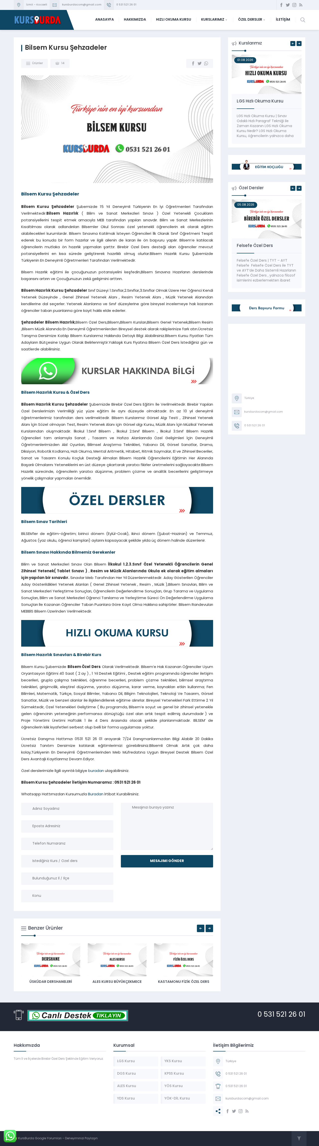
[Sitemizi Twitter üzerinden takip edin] (288, 5)
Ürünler (37, 63)
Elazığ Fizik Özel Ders (137, 982)
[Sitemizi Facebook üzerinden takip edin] (281, 5)
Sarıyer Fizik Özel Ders (71, 982)
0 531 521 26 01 (126, 4)
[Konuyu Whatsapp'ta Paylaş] (206, 63)
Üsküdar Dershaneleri (203, 982)
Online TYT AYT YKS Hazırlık (264, 101)
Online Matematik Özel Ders (266, 246)
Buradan (95, 794)
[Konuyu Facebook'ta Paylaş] (193, 63)
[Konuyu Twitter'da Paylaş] (200, 63)
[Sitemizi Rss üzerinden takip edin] (301, 5)
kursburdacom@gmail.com (81, 4)
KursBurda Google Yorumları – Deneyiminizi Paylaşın (58, 1138)
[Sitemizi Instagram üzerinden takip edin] (294, 5)
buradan (96, 771)
